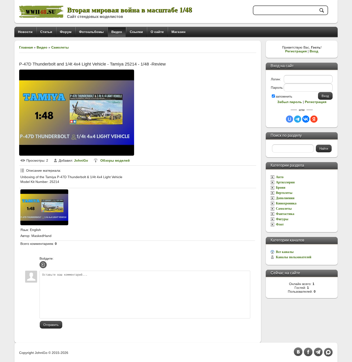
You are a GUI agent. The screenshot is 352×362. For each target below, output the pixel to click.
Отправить (51, 325)
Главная (26, 47)
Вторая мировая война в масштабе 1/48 (129, 9)
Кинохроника (286, 203)
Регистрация (296, 51)
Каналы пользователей (293, 257)
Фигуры (282, 219)
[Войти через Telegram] (297, 119)
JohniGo (81, 160)
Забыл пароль (289, 102)
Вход (314, 51)
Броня (280, 187)
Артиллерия (285, 182)
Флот (280, 224)
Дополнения (285, 198)
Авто (280, 177)
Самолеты (60, 47)
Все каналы (285, 252)
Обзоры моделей (115, 160)
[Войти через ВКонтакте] (305, 119)
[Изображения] (44, 207)
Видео (42, 47)
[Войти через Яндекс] (314, 119)
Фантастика (285, 214)
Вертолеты (284, 193)
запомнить (284, 96)
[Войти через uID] (289, 119)
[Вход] (43, 264)
